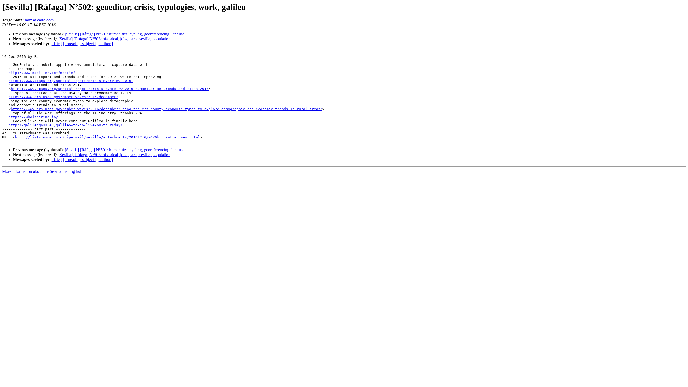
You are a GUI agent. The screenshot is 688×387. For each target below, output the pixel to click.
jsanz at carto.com (38, 20)
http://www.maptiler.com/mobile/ (42, 73)
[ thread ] (70, 43)
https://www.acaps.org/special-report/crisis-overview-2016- (71, 81)
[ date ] (56, 43)
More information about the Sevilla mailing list (41, 171)
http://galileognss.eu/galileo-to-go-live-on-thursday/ (66, 125)
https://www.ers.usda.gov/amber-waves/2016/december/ (63, 97)
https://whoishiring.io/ (33, 117)
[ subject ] (88, 43)
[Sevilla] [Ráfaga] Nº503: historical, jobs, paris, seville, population (114, 39)
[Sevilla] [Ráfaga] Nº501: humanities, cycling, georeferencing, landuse (124, 34)
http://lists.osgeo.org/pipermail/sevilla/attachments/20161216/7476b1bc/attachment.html (107, 137)
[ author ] (105, 43)
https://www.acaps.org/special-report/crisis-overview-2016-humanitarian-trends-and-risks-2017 (110, 89)
